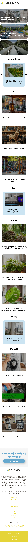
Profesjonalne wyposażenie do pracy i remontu (13, 18)
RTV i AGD (14, 349)
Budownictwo (14, 59)
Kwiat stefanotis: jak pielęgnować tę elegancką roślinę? (14, 278)
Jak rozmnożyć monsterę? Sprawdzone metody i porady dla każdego (14, 309)
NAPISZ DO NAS (14, 461)
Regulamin (14, 540)
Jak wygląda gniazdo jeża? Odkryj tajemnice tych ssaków (14, 248)
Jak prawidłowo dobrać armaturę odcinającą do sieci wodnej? (12, 50)
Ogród (14, 220)
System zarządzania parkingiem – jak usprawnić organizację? (12, 34)
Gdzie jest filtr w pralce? (14, 375)
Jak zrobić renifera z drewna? (14, 149)
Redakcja (14, 497)
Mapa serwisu (14, 536)
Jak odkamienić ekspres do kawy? (14, 406)
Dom (14, 188)
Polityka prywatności (14, 533)
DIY (14, 91)
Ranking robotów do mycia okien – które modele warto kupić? (14, 339)
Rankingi (14, 317)
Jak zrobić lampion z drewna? (14, 118)
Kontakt (14, 499)
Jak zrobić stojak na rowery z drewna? (14, 180)
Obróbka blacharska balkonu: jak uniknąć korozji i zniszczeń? (14, 82)
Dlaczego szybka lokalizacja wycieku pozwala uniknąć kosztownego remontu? (14, 211)
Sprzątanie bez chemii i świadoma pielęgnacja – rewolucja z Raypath (14, 526)
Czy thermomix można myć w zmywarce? (14, 438)
